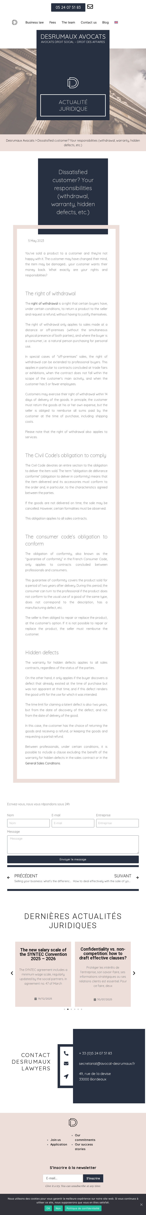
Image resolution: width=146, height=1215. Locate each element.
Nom (10, 815)
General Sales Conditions (42, 763)
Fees (52, 22)
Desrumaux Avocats (20, 140)
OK (48, 1208)
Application (58, 1144)
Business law (34, 22)
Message (13, 831)
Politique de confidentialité (83, 1208)
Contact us (89, 22)
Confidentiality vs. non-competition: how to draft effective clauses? (103, 954)
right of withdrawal (44, 303)
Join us (55, 1140)
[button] (12, 973)
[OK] (141, 1204)
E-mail (56, 815)
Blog (105, 22)
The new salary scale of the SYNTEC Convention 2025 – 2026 (43, 954)
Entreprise (103, 815)
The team (68, 22)
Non (58, 1208)
